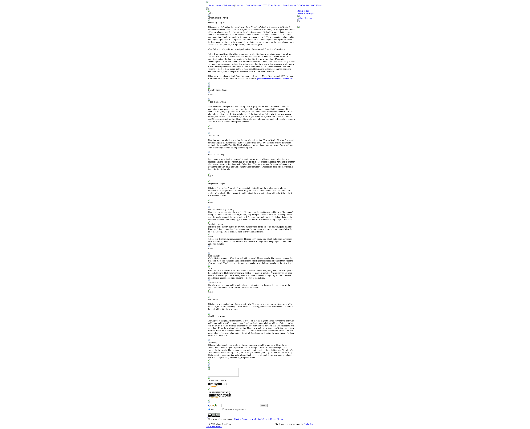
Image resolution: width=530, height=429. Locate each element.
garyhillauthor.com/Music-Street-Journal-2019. (275, 79)
